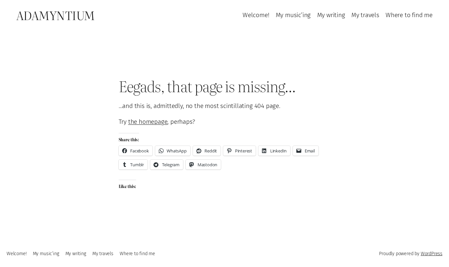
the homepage (148, 121)
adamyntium (55, 15)
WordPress (431, 253)
